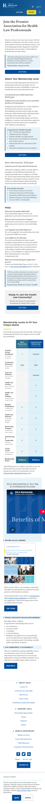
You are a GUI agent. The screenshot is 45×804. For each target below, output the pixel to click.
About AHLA (25, 683)
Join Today (22, 72)
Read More (10, 666)
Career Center (23, 699)
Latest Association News (23, 739)
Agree (16, 798)
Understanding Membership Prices (15, 473)
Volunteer (23, 721)
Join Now (19, 12)
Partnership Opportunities (24, 713)
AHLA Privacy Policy (24, 790)
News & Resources (24, 731)
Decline (28, 798)
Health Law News (23, 735)
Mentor (23, 725)
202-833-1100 (27, 759)
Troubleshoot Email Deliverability (23, 703)
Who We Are (23, 695)
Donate (31, 12)
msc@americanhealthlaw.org (20, 267)
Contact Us (23, 687)
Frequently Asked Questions (23, 747)
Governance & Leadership (24, 691)
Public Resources (23, 743)
